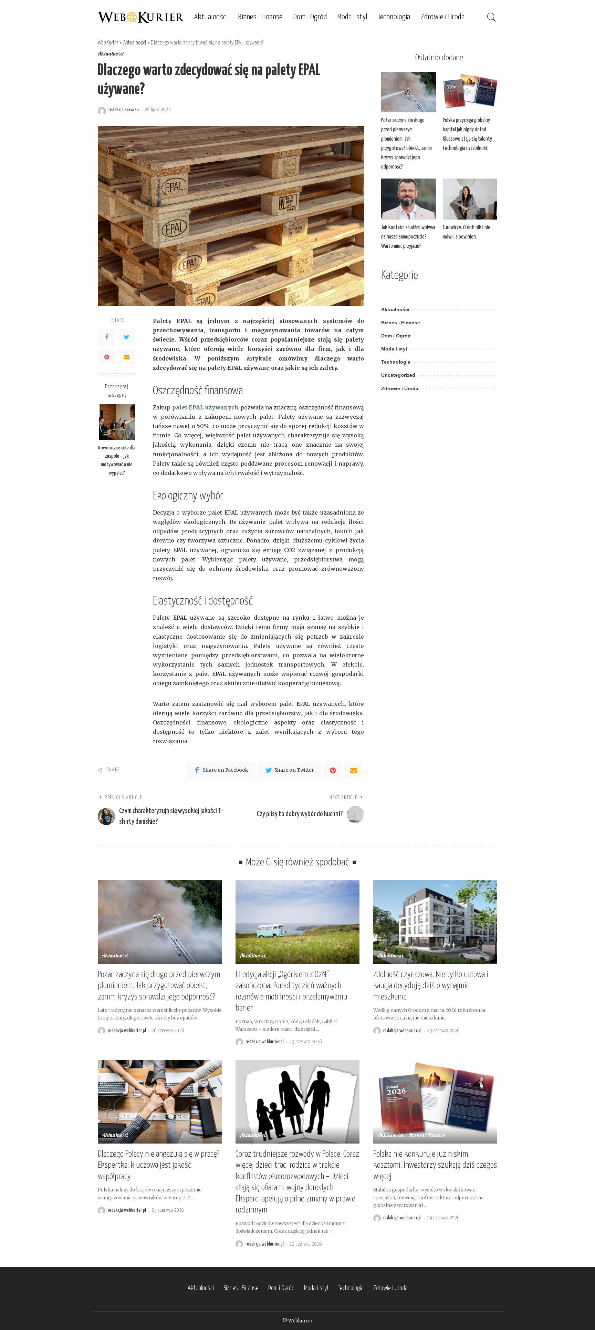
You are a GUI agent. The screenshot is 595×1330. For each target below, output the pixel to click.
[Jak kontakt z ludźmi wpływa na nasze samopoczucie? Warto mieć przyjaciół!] (408, 199)
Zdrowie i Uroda (399, 388)
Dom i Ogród (396, 335)
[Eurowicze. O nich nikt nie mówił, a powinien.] (470, 199)
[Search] (491, 17)
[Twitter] (126, 336)
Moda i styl (394, 349)
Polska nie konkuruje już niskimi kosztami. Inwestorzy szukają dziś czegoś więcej (435, 1165)
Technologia (395, 362)
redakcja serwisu (123, 110)
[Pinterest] (106, 356)
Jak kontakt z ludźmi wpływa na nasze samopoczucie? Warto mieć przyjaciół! (408, 237)
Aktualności (111, 54)
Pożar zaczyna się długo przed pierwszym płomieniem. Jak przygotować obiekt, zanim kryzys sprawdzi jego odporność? (159, 986)
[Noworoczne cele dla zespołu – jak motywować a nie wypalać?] (117, 422)
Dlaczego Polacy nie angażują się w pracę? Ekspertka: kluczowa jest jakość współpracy (159, 1165)
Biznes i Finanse (400, 322)
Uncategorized (398, 375)
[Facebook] (106, 336)
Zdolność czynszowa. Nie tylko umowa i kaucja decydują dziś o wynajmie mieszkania (430, 986)
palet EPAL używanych (205, 407)
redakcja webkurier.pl (127, 1030)
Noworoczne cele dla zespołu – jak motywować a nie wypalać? (116, 460)
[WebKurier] (141, 17)
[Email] (126, 356)
